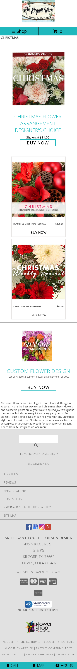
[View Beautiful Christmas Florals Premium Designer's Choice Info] (38, 189)
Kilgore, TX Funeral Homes (22, 641)
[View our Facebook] (29, 528)
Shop (22, 31)
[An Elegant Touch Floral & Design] (38, 21)
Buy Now (38, 143)
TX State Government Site (54, 648)
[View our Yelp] (48, 528)
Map (39, 665)
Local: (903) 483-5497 (38, 563)
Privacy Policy (12, 654)
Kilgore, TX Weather (19, 648)
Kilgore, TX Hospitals (59, 641)
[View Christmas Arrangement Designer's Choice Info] (38, 272)
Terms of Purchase (39, 654)
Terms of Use (65, 654)
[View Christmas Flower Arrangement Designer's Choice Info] (38, 79)
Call (14, 665)
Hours (66, 665)
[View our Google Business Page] (35, 528)
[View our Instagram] (42, 528)
